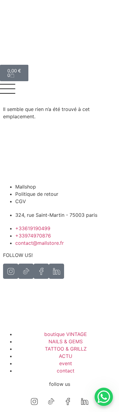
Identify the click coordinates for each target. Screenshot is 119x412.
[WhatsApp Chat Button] (104, 397)
